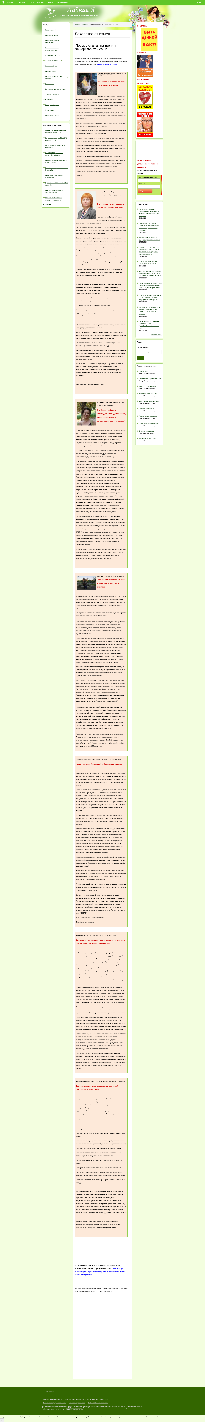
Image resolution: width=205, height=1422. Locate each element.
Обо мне (22, 3)
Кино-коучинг (49, 99)
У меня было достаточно (147, 438)
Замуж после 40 (50, 30)
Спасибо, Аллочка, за (146, 408)
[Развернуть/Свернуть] (67, 49)
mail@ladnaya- (97, 1399)
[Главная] (4, 2)
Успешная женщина (52, 94)
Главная (77, 24)
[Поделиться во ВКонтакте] (91, 1308)
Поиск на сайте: (143, 347)
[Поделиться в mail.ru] (91, 1342)
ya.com (105, 1399)
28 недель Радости (52, 105)
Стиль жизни (49, 110)
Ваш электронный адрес (147, 177)
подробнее (47, 204)
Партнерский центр (52, 115)
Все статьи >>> (156, 335)
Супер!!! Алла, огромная (147, 386)
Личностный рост (51, 66)
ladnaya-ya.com (78, 1409)
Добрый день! (144, 371)
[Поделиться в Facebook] (91, 1325)
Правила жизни (50, 71)
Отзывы (40, 3)
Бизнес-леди (49, 84)
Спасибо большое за (146, 431)
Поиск (140, 358)
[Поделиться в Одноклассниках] (91, 1359)
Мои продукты (62, 3)
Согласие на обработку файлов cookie (42, 1417)
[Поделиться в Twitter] (91, 1376)
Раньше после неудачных (148, 416)
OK (2, 1420)
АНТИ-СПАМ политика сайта (98, 1403)
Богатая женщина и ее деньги (55, 89)
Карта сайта (50, 1391)
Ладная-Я (11, 3)
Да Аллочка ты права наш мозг (150, 379)
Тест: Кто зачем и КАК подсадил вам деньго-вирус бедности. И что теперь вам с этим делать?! (150, 273)
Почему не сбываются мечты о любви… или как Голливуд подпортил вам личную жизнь (150, 297)
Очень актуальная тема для (149, 423)
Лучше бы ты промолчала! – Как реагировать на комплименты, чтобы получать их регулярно (150, 285)
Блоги (32, 3)
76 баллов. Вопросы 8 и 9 (148, 393)
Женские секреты (51, 60)
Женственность (50, 55)
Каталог (51, 3)
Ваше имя (141, 184)
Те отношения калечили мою (149, 401)
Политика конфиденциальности (54, 1403)
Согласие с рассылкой (77, 1403)
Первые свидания (51, 35)
